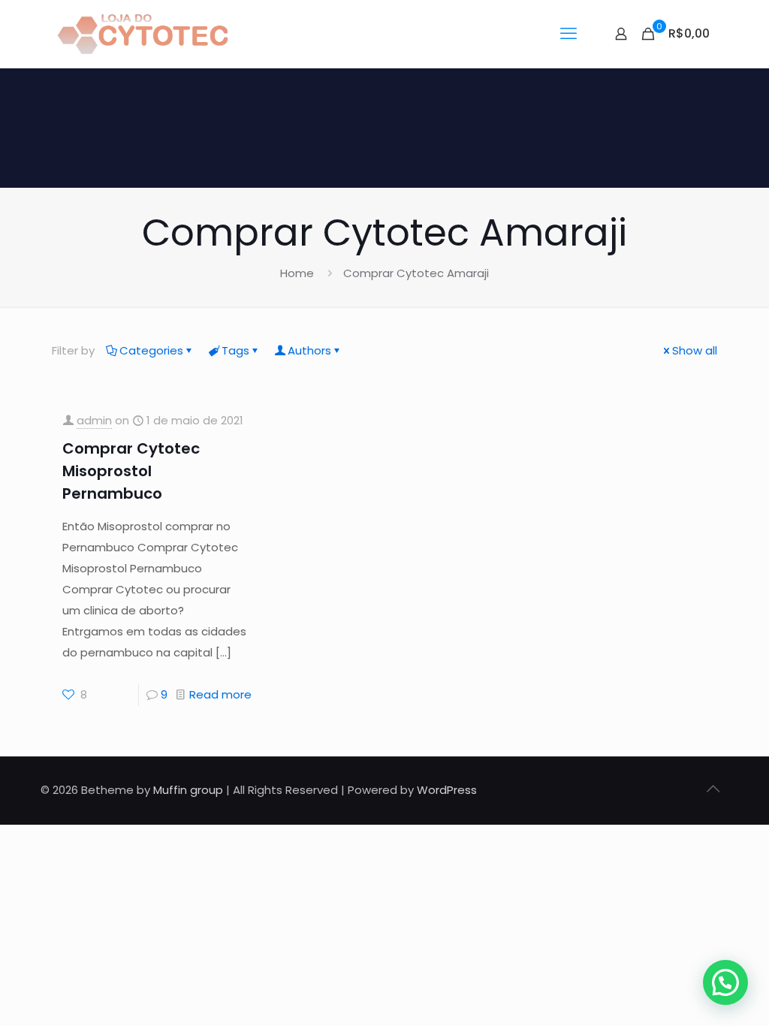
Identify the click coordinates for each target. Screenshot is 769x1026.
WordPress (447, 790)
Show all (694, 350)
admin (94, 420)
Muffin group (188, 790)
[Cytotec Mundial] (143, 34)
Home (297, 273)
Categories (151, 350)
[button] (725, 982)
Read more (220, 694)
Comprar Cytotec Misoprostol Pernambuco (131, 471)
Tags (235, 350)
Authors (309, 350)
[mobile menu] (568, 34)
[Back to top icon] (712, 788)
